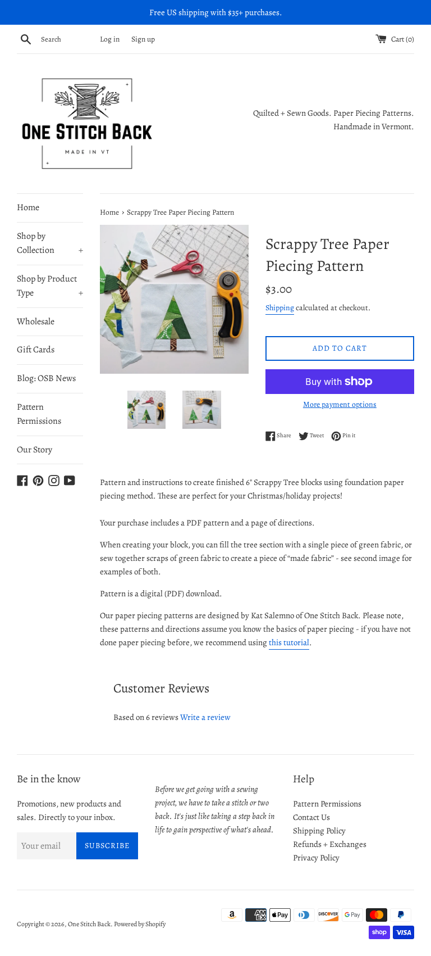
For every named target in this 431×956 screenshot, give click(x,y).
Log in (110, 39)
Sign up (143, 39)
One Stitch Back (89, 923)
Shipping (279, 307)
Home (28, 207)
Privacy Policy (316, 857)
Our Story (34, 449)
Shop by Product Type (50, 286)
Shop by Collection (50, 243)
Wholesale (35, 321)
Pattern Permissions (39, 414)
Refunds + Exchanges (329, 844)
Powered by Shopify (140, 923)
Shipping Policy (319, 830)
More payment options (340, 404)
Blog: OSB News (46, 378)
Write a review (205, 717)
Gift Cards (35, 349)
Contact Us (311, 817)
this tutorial (289, 642)
